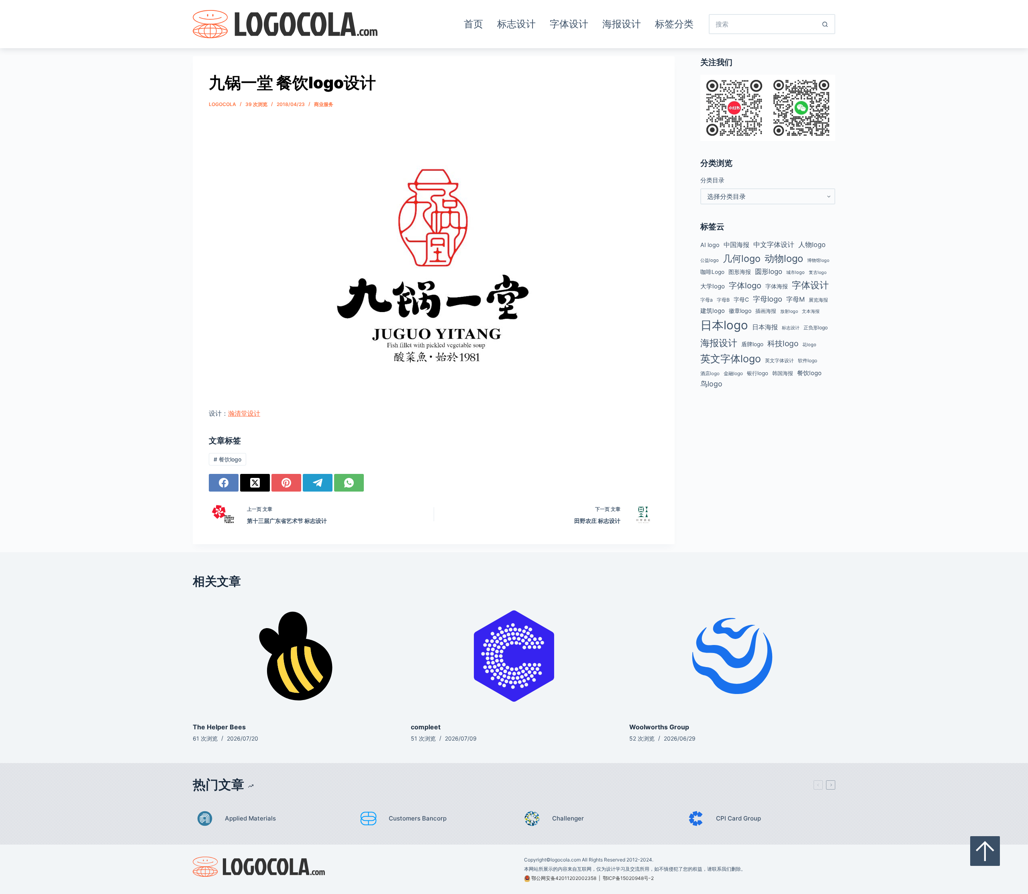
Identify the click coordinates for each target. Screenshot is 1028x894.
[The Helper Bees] (296, 656)
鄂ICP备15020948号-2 (628, 878)
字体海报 (776, 286)
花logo (809, 344)
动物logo (784, 258)
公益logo (709, 260)
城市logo (795, 272)
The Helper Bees (219, 727)
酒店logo (710, 373)
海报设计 (621, 24)
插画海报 (765, 311)
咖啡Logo (712, 272)
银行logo (757, 373)
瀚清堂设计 (244, 413)
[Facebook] (224, 483)
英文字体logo (730, 359)
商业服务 (323, 104)
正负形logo (816, 328)
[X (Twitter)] (255, 483)
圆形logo (768, 271)
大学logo (712, 286)
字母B (723, 300)
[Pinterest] (286, 483)
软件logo (807, 360)
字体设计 (569, 24)
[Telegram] (317, 483)
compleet (426, 727)
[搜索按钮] (825, 24)
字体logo (745, 285)
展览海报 (818, 300)
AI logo (710, 245)
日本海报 (765, 327)
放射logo (789, 311)
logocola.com (566, 860)
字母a (706, 300)
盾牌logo (752, 344)
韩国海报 (782, 373)
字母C (741, 299)
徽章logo (740, 310)
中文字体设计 (773, 244)
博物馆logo (818, 260)
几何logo (742, 258)
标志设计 (516, 24)
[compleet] (514, 656)
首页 (473, 24)
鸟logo (711, 384)
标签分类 (674, 24)
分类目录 (712, 180)
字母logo (767, 298)
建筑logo (712, 310)
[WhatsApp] (349, 483)
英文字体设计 (779, 360)
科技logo (782, 343)
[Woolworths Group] (732, 656)
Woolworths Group (659, 727)
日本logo (724, 325)
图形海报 (739, 272)
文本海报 (811, 311)
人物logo (812, 245)
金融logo (733, 373)
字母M (795, 299)
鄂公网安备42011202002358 (563, 878)
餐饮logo (227, 459)
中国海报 (736, 245)
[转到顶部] (985, 851)
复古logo (817, 272)
